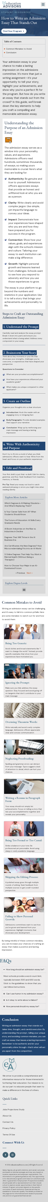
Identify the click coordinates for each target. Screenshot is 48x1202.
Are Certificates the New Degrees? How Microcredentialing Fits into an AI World (23, 547)
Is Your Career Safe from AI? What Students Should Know (20, 513)
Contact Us (8, 1122)
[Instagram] (12, 1155)
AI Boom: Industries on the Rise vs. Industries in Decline (20, 530)
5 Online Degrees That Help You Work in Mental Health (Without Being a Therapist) (22, 557)
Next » (30, 573)
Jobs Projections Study (13, 1109)
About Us (7, 1116)
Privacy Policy (9, 1128)
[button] (43, 4)
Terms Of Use (9, 1134)
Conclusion (11, 52)
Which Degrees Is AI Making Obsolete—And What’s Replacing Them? (22, 504)
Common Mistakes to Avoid (19, 49)
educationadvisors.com (19, 1165)
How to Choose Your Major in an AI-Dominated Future (21, 567)
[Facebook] (5, 1155)
